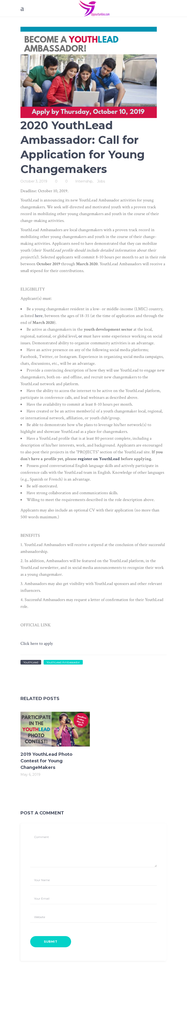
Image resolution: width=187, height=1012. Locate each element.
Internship (84, 181)
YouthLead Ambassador (63, 662)
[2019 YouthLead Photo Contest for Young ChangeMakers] (55, 729)
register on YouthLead (99, 459)
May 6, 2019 (30, 774)
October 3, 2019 (33, 181)
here (39, 316)
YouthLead (30, 662)
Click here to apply (36, 643)
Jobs (101, 181)
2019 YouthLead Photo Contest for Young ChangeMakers (46, 761)
